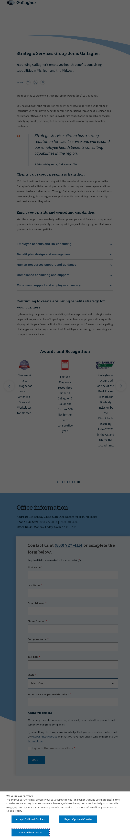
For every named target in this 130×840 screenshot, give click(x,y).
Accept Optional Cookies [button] (30, 819)
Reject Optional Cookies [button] (78, 819)
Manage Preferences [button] (30, 832)
